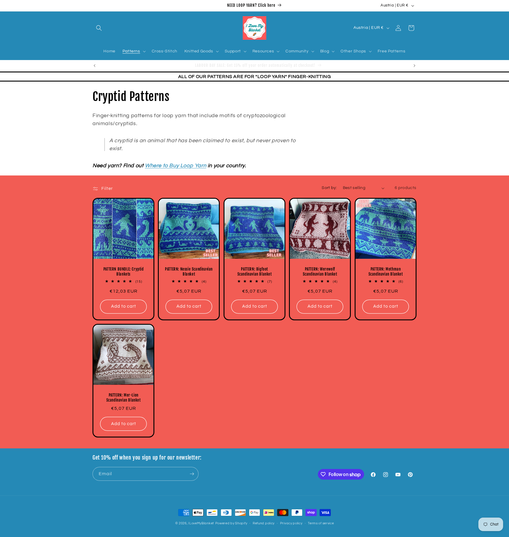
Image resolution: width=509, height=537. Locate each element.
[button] (98, 27)
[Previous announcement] (94, 65)
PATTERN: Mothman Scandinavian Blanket (385, 272)
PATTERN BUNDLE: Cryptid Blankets (123, 272)
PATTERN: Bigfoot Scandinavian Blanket (254, 272)
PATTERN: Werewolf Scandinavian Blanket (320, 272)
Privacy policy (291, 523)
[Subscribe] (191, 474)
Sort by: (329, 188)
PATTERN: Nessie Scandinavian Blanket (189, 272)
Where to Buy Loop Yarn (175, 165)
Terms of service (321, 523)
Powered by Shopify (231, 523)
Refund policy (264, 523)
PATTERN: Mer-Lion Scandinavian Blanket (123, 398)
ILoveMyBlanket (201, 523)
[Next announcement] (414, 65)
